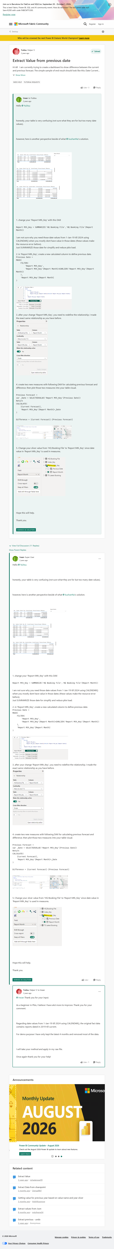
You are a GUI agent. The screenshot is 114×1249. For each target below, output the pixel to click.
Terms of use (94, 1237)
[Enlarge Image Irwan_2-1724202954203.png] (32, 347)
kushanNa (73, 138)
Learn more (84, 38)
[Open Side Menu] (11, 24)
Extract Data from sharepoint (32, 1187)
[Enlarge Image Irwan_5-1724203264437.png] (40, 476)
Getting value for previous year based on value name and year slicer (50, 1197)
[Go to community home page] (31, 24)
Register (92, 24)
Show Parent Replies (17, 550)
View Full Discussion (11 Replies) (25, 545)
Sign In (101, 24)
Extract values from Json (29, 1208)
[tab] (55, 1156)
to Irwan (41, 990)
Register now (9, 14)
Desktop (15, 32)
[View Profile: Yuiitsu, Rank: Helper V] (16, 51)
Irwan (25, 98)
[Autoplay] (52, 1156)
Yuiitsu (24, 50)
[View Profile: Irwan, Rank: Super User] (15, 558)
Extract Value (24, 1176)
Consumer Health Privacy (38, 1243)
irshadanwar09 (36, 1180)
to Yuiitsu (33, 98)
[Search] (85, 24)
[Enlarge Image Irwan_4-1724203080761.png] (44, 432)
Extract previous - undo (29, 1219)
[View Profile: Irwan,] (19, 99)
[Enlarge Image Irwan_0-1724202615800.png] (44, 175)
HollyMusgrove (38, 1201)
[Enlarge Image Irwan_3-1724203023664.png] (44, 298)
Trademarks (107, 1237)
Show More (20, 75)
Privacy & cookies (78, 1237)
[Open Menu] (103, 32)
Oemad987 (37, 1190)
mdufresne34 (37, 1212)
